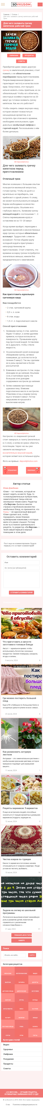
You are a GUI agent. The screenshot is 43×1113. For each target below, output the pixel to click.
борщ (6, 512)
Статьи (14, 14)
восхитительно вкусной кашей (17, 453)
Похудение (8, 1059)
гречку (6, 70)
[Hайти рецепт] (40, 4)
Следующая (31, 470)
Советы (21, 61)
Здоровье (8, 1049)
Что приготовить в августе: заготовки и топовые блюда (18, 643)
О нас (8, 1105)
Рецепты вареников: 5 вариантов (20, 808)
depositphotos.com (28, 461)
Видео (6, 1044)
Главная (6, 14)
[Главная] (21, 4)
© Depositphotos (21, 162)
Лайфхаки (13, 55)
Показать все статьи (23, 935)
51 (39, 929)
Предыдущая (12, 470)
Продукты (29, 55)
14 (39, 872)
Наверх (22, 940)
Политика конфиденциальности (25, 1105)
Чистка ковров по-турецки (17, 859)
